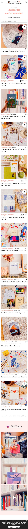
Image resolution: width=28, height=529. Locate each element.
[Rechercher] (26, 2)
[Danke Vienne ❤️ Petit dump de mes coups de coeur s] (14, 444)
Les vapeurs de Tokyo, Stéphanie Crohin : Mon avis (13, 84)
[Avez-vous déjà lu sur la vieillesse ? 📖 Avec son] (14, 471)
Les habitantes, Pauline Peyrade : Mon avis (14, 282)
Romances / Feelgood (5, 114)
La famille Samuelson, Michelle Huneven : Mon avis (14, 150)
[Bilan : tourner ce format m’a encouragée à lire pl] (14, 497)
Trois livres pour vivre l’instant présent (13, 313)
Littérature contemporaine (7, 248)
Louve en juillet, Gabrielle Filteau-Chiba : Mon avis (13, 410)
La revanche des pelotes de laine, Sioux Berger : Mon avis (13, 117)
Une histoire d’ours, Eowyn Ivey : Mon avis (14, 377)
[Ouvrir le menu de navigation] (2, 2)
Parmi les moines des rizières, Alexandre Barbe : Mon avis (13, 184)
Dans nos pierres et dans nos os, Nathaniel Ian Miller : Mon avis (11, 345)
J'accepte (17, 527)
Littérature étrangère (6, 49)
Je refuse (10, 527)
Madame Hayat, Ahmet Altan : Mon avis (13, 51)
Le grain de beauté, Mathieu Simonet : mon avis (12, 218)
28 (23, 416)
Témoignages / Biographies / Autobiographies (7, 81)
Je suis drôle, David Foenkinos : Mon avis (13, 250)
